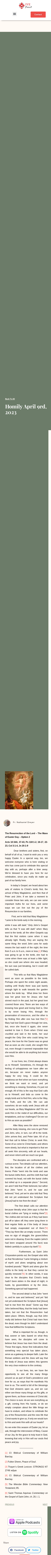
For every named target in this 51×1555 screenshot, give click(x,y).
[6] (23, 1274)
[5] (40, 1246)
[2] (46, 1019)
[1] (39, 951)
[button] (14, 14)
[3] (46, 1213)
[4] (46, 1228)
